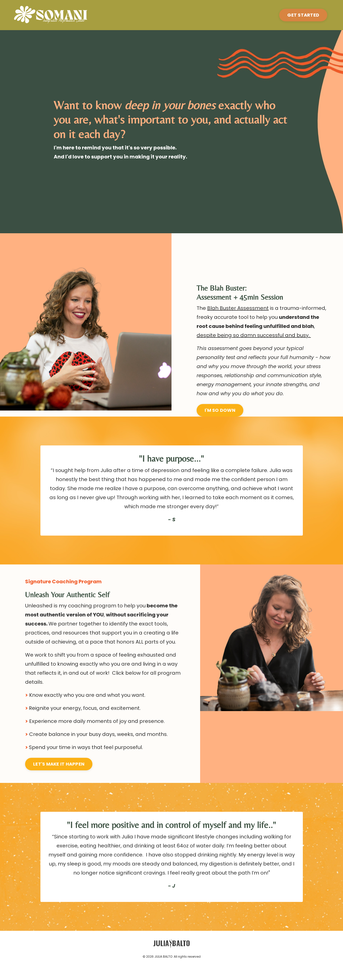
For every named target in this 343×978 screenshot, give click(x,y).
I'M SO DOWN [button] (220, 410)
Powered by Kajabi (171, 964)
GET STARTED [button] (303, 15)
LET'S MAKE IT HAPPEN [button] (58, 764)
